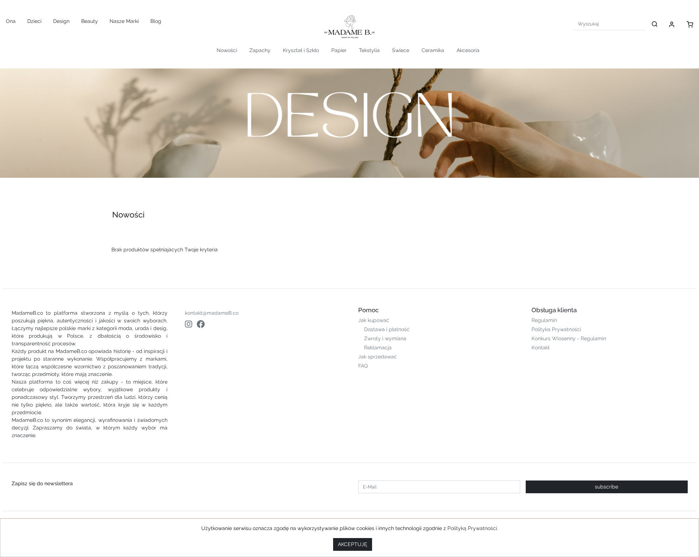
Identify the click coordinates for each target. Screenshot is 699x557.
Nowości (227, 50)
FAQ (363, 366)
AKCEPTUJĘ (352, 544)
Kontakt (541, 347)
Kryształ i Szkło (301, 50)
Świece (400, 50)
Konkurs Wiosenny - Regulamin (569, 338)
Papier (339, 50)
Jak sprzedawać (377, 357)
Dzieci (34, 21)
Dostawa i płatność (387, 329)
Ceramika (433, 50)
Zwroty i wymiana (385, 338)
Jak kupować (373, 320)
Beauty (89, 21)
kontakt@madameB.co (211, 313)
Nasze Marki (124, 21)
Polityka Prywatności (556, 329)
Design (61, 21)
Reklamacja (378, 347)
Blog (155, 21)
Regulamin (544, 320)
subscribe (606, 487)
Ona (11, 21)
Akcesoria (468, 50)
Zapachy (259, 50)
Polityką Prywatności (472, 528)
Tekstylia (369, 50)
